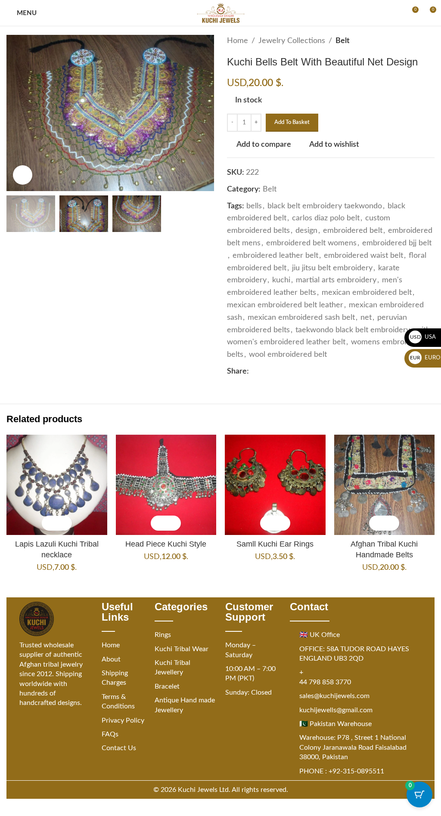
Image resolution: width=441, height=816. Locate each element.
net (366, 317)
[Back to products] (419, 41)
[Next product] (429, 41)
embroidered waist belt (363, 256)
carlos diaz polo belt (326, 218)
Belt (342, 41)
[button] (49, 523)
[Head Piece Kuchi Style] (166, 485)
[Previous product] (409, 41)
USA (423, 337)
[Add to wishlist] (64, 523)
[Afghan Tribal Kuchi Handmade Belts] (384, 485)
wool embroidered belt (288, 355)
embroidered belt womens (311, 243)
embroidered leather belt (275, 256)
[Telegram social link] (306, 371)
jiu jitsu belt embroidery (332, 268)
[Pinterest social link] (275, 371)
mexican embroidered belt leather (285, 305)
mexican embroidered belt (367, 293)
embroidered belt (352, 231)
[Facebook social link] (254, 371)
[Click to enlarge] (22, 175)
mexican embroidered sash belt (301, 317)
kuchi (281, 280)
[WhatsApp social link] (295, 371)
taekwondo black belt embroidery (352, 330)
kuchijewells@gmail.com (336, 710)
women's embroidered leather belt (286, 342)
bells (254, 206)
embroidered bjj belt (397, 243)
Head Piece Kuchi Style (165, 544)
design (306, 231)
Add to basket (292, 122)
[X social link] (264, 371)
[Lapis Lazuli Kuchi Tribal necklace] (56, 485)
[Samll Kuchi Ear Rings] (275, 485)
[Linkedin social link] (285, 371)
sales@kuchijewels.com (334, 695)
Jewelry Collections (291, 41)
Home (237, 41)
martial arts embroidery (336, 280)
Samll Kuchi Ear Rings (275, 544)
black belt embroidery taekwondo (324, 206)
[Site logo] (221, 13)
